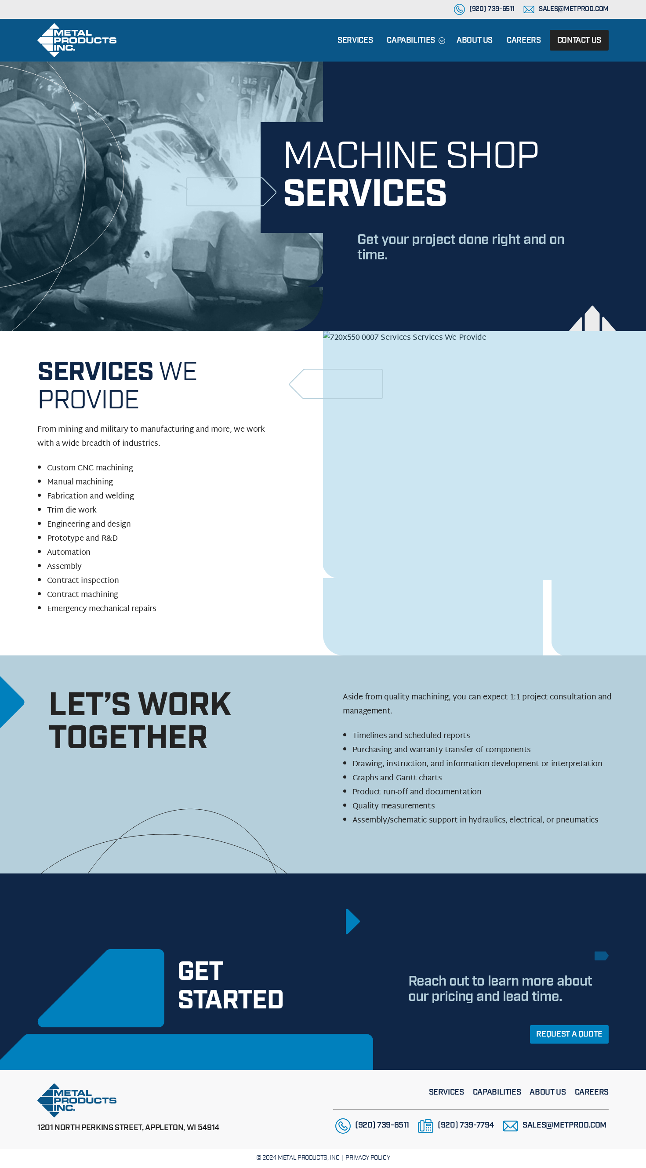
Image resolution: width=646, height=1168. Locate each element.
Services (355, 41)
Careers (524, 41)
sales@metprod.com (574, 9)
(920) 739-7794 (466, 1126)
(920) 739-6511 (492, 9)
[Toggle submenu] (442, 40)
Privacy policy (367, 1158)
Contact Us (579, 41)
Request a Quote (569, 1035)
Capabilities (411, 41)
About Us (475, 41)
